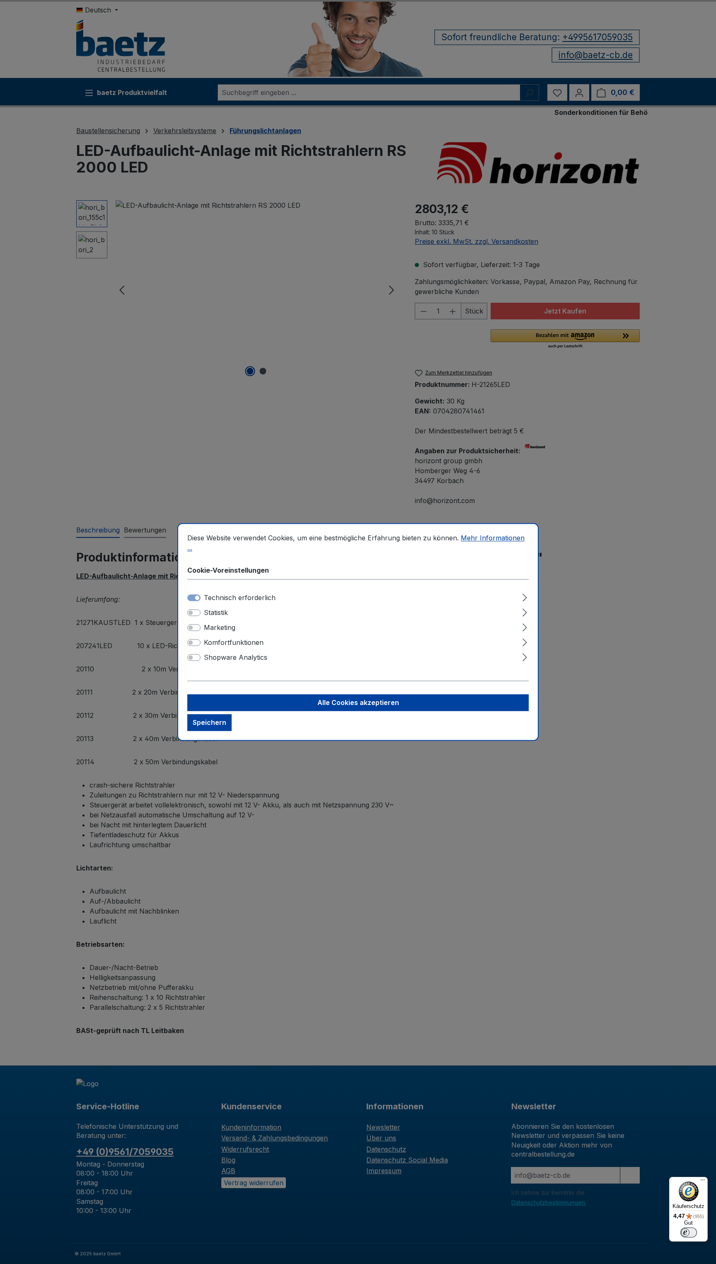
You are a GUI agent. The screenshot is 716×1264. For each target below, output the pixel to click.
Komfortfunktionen (234, 643)
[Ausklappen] (525, 596)
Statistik (216, 613)
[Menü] (703, 1182)
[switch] (194, 613)
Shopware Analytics (235, 658)
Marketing (219, 628)
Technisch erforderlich (240, 598)
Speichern (209, 723)
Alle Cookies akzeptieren (358, 703)
